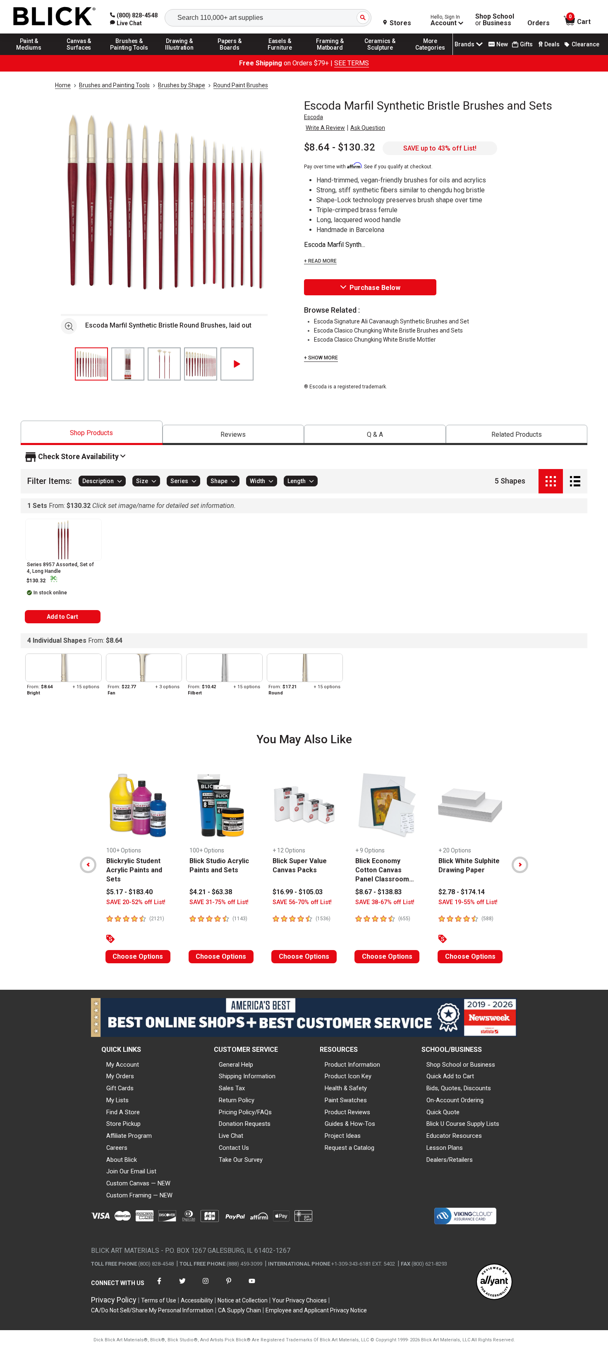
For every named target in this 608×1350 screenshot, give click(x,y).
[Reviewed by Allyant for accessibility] (494, 1282)
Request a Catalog (349, 1147)
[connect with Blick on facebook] (159, 1286)
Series (179, 481)
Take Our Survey (241, 1159)
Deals (552, 44)
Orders (538, 23)
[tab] (92, 433)
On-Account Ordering (455, 1100)
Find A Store (123, 1112)
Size (142, 481)
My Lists (117, 1100)
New (502, 44)
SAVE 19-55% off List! (468, 902)
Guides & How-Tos (350, 1123)
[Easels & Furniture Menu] (280, 54)
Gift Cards (120, 1088)
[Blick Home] (54, 17)
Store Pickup (123, 1123)
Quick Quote (443, 1112)
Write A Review (325, 127)
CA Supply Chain (239, 1310)
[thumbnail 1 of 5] (91, 364)
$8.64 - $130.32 (339, 147)
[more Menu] (430, 54)
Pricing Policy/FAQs (245, 1112)
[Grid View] (551, 481)
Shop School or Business (460, 1064)
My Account (122, 1064)
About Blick (121, 1159)
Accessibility (197, 1300)
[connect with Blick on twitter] (182, 1286)
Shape (219, 481)
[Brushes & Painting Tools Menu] (129, 54)
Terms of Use (158, 1300)
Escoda (313, 117)
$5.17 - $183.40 (129, 892)
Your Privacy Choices (299, 1300)
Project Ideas (343, 1135)
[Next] (520, 865)
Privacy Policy (113, 1299)
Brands (464, 44)
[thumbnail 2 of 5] (127, 364)
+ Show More (321, 358)
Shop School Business (494, 19)
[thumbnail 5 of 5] (237, 364)
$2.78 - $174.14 (461, 892)
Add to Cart (62, 616)
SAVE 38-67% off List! (384, 902)
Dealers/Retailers (449, 1159)
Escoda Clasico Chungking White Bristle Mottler (375, 339)
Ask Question (367, 127)
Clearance (585, 44)
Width (257, 481)
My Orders (120, 1076)
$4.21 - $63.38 (210, 892)
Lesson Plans (444, 1147)
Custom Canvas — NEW (138, 1183)
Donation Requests (244, 1123)
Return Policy (236, 1100)
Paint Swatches (346, 1100)
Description (98, 481)
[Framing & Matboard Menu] (330, 54)
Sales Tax (232, 1088)
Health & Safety (346, 1088)
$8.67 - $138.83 (378, 892)
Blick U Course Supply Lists (462, 1123)
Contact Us (234, 1147)
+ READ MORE (320, 261)
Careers (116, 1147)
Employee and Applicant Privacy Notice (316, 1310)
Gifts (526, 44)
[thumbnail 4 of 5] (200, 364)
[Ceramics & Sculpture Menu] (380, 54)
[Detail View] (575, 481)
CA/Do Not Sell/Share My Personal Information (152, 1310)
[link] (126, 23)
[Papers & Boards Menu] (229, 54)
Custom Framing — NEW (139, 1195)
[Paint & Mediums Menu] (29, 54)
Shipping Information (247, 1076)
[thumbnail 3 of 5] (164, 364)
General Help (236, 1064)
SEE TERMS (351, 63)
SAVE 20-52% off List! (135, 902)
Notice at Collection (243, 1300)
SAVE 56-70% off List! (302, 902)
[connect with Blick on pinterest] (228, 1286)
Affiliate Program (129, 1135)
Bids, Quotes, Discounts (458, 1088)
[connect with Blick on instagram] (205, 1286)
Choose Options (138, 956)
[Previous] (88, 865)
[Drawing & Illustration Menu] (179, 54)
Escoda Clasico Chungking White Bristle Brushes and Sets (388, 330)
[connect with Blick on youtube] (252, 1286)
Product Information (352, 1064)
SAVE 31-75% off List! (219, 902)
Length (296, 481)
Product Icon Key (348, 1076)
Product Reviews (347, 1112)
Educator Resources (454, 1135)
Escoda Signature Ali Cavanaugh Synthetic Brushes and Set (391, 321)
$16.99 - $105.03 (298, 892)
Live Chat (231, 1135)
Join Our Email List (131, 1171)
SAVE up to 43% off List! (439, 148)
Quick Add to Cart (450, 1076)
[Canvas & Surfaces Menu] (79, 54)
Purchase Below (374, 288)
